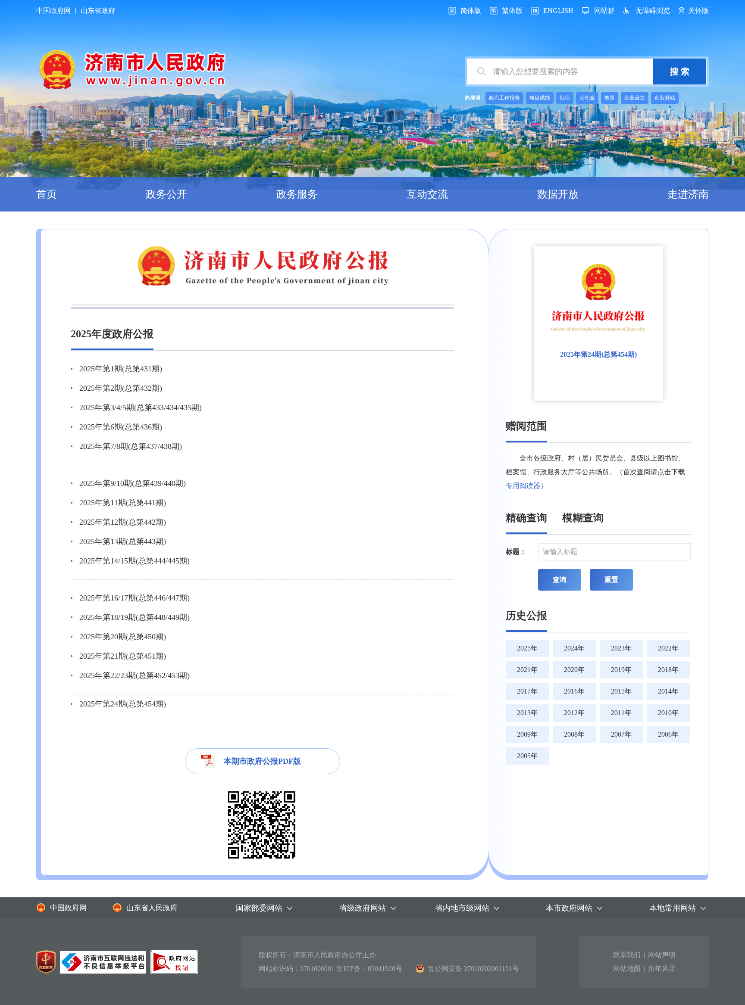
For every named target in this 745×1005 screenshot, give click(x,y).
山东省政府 (98, 10)
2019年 (621, 669)
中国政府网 (53, 10)
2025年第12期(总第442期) (122, 522)
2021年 (527, 669)
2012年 (574, 712)
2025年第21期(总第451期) (122, 656)
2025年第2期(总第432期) (120, 388)
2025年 (527, 648)
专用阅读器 (523, 485)
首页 (46, 194)
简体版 (470, 10)
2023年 (621, 648)
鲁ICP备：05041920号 (369, 968)
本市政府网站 (569, 908)
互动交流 (427, 194)
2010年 (668, 712)
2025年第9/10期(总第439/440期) (132, 483)
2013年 (527, 712)
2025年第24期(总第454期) (122, 704)
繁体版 (512, 10)
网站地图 (627, 968)
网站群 (604, 10)
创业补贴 (664, 98)
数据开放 (558, 194)
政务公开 (166, 194)
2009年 (527, 734)
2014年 (668, 691)
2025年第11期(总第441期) (122, 502)
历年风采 (662, 968)
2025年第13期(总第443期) (122, 541)
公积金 (587, 98)
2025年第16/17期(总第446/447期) (134, 598)
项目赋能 (539, 98)
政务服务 (297, 194)
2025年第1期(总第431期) (120, 368)
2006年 (668, 734)
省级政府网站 (362, 908)
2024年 (574, 648)
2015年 (621, 691)
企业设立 (634, 98)
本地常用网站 (672, 908)
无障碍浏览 (652, 10)
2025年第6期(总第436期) (120, 427)
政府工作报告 (504, 98)
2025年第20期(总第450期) (122, 636)
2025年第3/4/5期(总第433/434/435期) (140, 407)
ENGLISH (558, 10)
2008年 (574, 734)
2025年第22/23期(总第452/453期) (134, 675)
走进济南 (688, 194)
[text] (560, 71)
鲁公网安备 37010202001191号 (473, 968)
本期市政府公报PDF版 (262, 761)
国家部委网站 (259, 908)
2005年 (527, 755)
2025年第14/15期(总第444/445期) (134, 561)
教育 (609, 98)
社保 (565, 98)
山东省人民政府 (152, 908)
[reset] (611, 580)
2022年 (668, 648)
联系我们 (627, 954)
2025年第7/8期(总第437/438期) (130, 446)
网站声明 (662, 954)
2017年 (527, 691)
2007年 (621, 734)
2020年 (574, 669)
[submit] (679, 71)
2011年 (621, 712)
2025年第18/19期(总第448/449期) (134, 617)
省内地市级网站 (462, 908)
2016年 (574, 691)
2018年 (668, 669)
